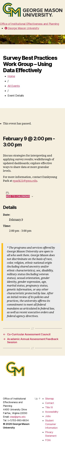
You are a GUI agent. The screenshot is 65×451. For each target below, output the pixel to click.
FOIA (48, 440)
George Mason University (23, 28)
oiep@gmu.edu (18, 416)
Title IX (49, 407)
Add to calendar (18, 196)
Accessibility (51, 411)
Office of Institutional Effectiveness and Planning (29, 23)
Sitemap (49, 398)
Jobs (48, 416)
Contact (49, 402)
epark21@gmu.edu (25, 181)
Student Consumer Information (51, 424)
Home (11, 76)
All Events (14, 85)
